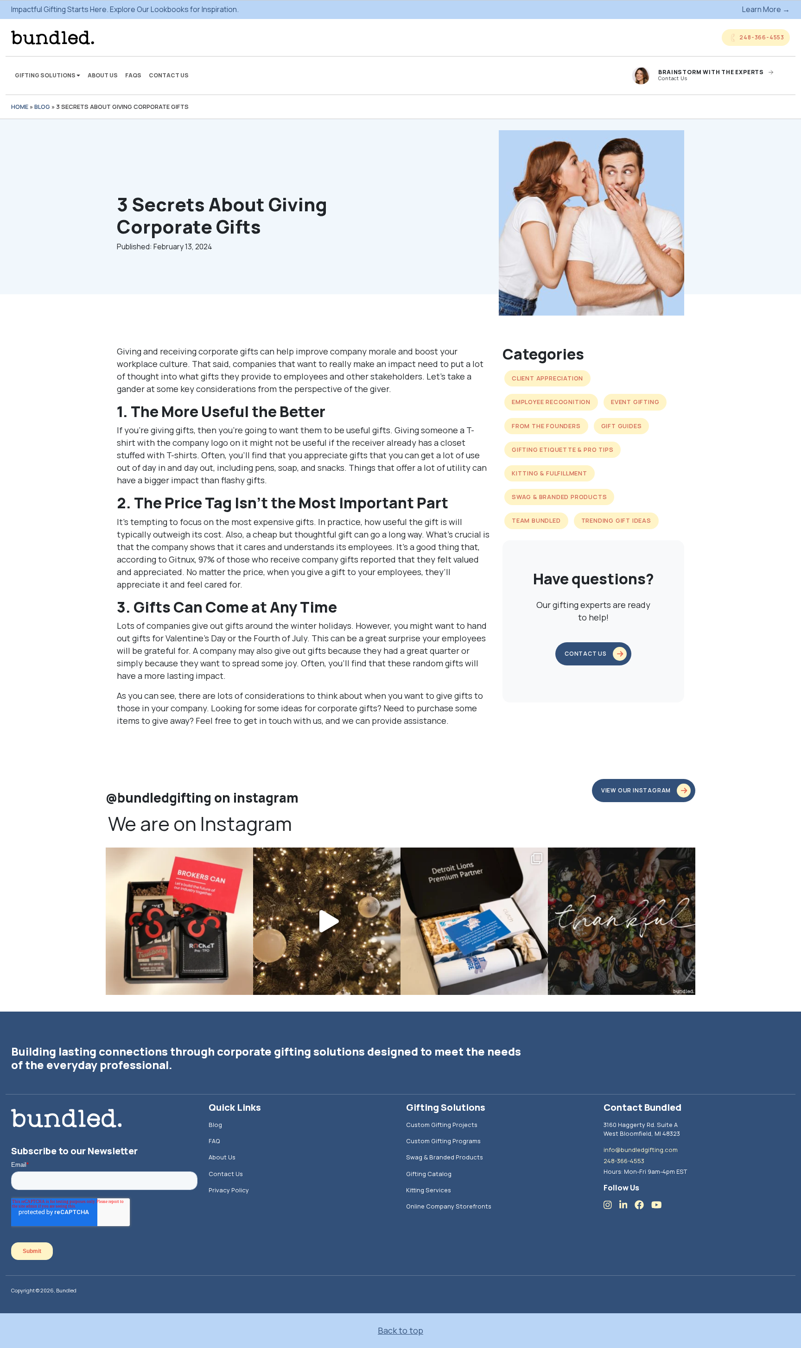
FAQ (214, 1141)
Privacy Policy (229, 1190)
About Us (103, 75)
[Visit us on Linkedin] (627, 1204)
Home (19, 106)
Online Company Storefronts (448, 1206)
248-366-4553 (624, 1161)
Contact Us (169, 75)
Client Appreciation (547, 378)
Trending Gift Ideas (616, 520)
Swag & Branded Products (559, 497)
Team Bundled (536, 520)
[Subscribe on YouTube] (660, 1204)
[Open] (179, 921)
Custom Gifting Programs (443, 1141)
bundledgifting (178, 857)
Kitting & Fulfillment (549, 473)
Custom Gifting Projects (441, 1124)
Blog (42, 106)
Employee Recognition (551, 402)
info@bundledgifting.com (641, 1149)
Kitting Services (428, 1190)
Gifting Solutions (45, 75)
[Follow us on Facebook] (643, 1204)
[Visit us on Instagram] (611, 1204)
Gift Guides (621, 426)
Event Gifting (635, 402)
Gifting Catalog (428, 1174)
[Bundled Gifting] (52, 37)
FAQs (133, 75)
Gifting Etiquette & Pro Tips (562, 449)
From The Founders (546, 426)
